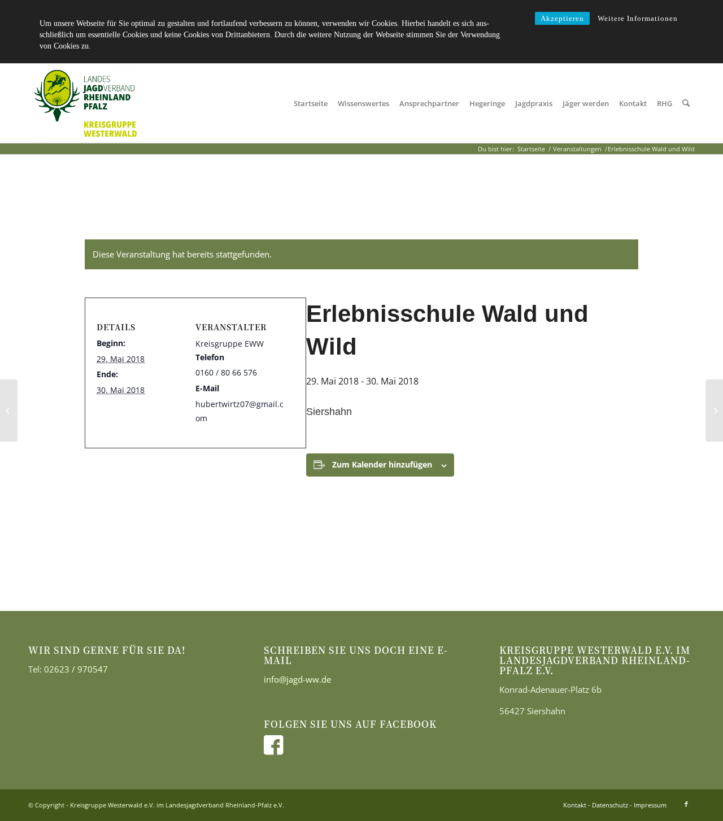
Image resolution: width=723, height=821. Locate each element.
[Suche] (686, 103)
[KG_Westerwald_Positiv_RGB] (85, 103)
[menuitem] (311, 103)
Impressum (650, 805)
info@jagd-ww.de (297, 679)
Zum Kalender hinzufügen (382, 464)
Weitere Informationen (638, 18)
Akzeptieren (562, 18)
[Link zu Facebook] (686, 804)
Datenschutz (610, 805)
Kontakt (574, 805)
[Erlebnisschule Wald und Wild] (9, 410)
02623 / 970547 (76, 669)
